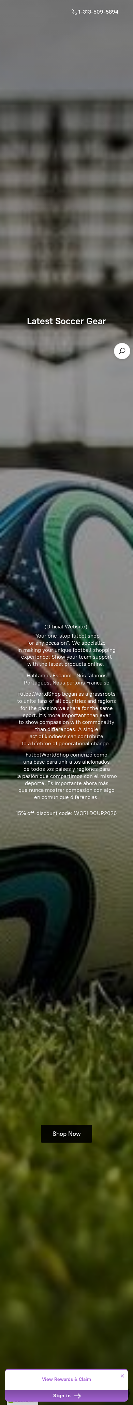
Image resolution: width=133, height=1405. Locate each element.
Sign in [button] (63, 1396)
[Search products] (122, 351)
